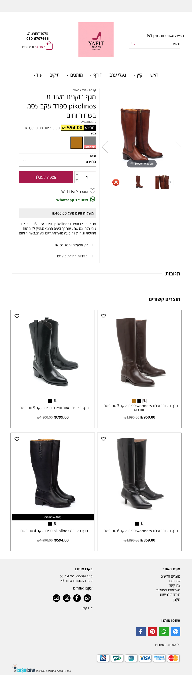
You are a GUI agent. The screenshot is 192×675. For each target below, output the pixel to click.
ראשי (153, 75)
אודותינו (174, 581)
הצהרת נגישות (170, 594)
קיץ (139, 75)
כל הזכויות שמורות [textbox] (167, 644)
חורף (97, 75)
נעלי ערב (117, 75)
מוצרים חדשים (170, 576)
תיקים (54, 75)
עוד (39, 75)
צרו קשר (174, 585)
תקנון (176, 599)
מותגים (76, 75)
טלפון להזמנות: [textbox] (37, 36)
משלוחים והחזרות (168, 590)
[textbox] (52, 569)
